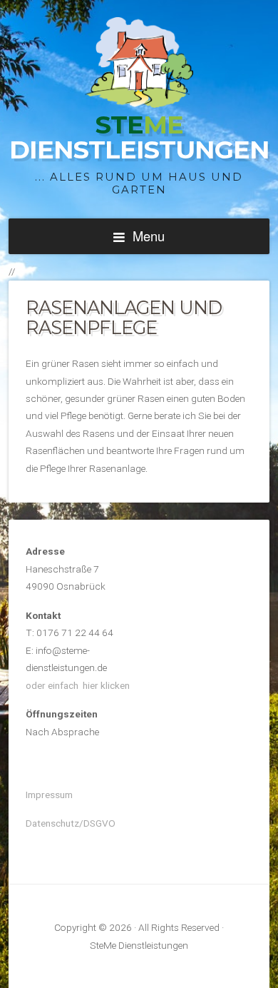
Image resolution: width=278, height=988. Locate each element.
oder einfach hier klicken (78, 685)
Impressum (49, 794)
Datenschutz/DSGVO (70, 823)
